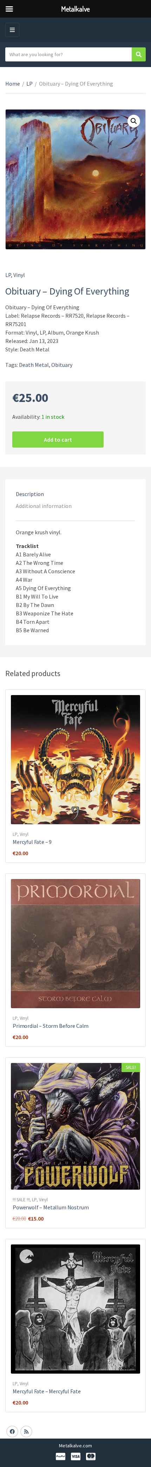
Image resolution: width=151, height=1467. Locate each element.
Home (12, 83)
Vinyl (19, 274)
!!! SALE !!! (21, 1200)
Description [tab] (30, 493)
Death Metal (34, 364)
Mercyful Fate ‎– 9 (32, 841)
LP (29, 83)
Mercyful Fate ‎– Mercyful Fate (46, 1391)
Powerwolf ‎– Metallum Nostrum (51, 1207)
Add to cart (58, 439)
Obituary (61, 364)
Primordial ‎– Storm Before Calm (50, 1025)
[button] (133, 121)
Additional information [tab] (44, 505)
